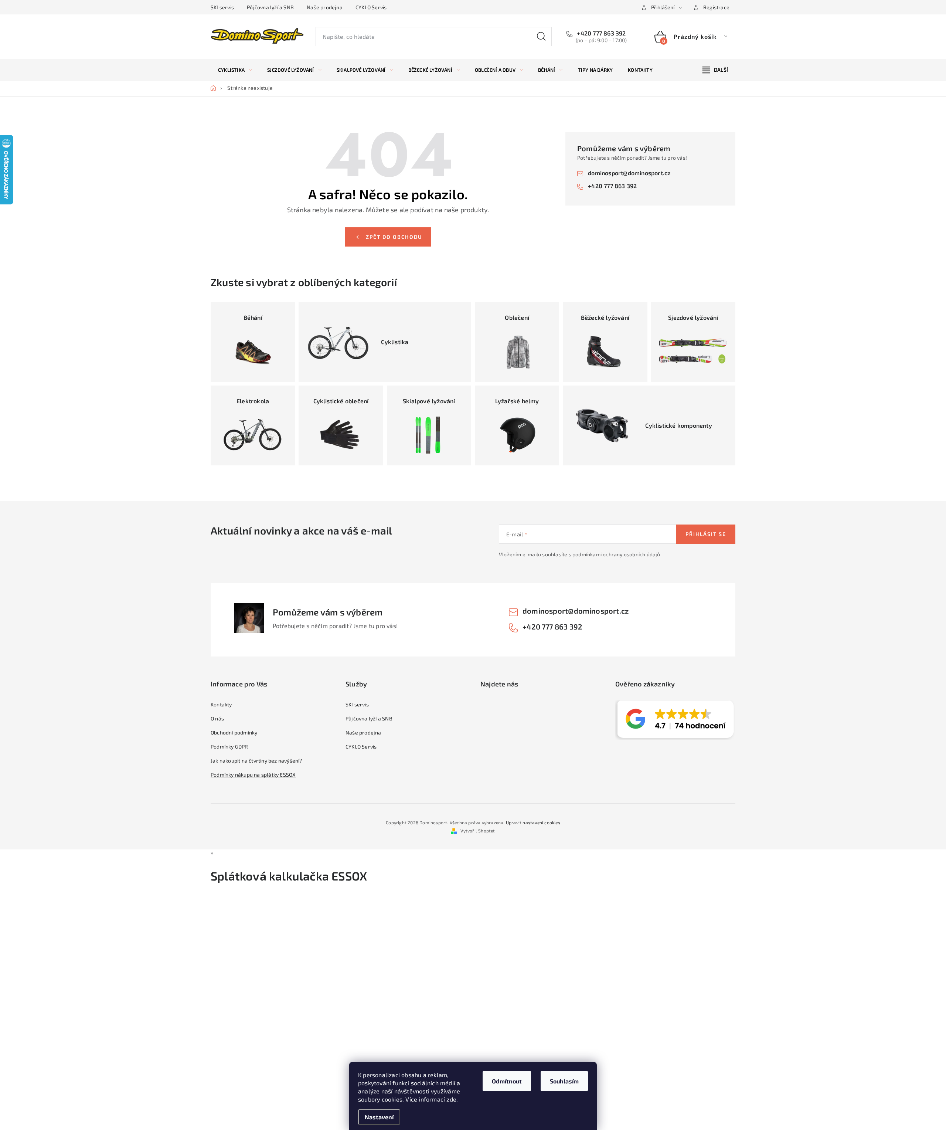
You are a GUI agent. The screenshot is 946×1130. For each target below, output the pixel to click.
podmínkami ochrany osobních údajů (616, 554)
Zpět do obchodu (394, 237)
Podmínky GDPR (229, 746)
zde (451, 1099)
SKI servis (222, 7)
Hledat (541, 36)
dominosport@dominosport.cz (629, 172)
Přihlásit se (705, 534)
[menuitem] (235, 70)
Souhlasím (564, 1081)
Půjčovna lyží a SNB (270, 7)
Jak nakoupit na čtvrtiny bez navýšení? (256, 760)
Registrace (716, 7)
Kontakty (221, 704)
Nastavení (379, 1116)
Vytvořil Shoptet (477, 830)
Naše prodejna (325, 7)
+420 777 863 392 (600, 33)
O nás (217, 718)
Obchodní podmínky (234, 732)
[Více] (715, 70)
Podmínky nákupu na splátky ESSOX (253, 774)
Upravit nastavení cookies (533, 822)
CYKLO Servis (371, 7)
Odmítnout (507, 1081)
